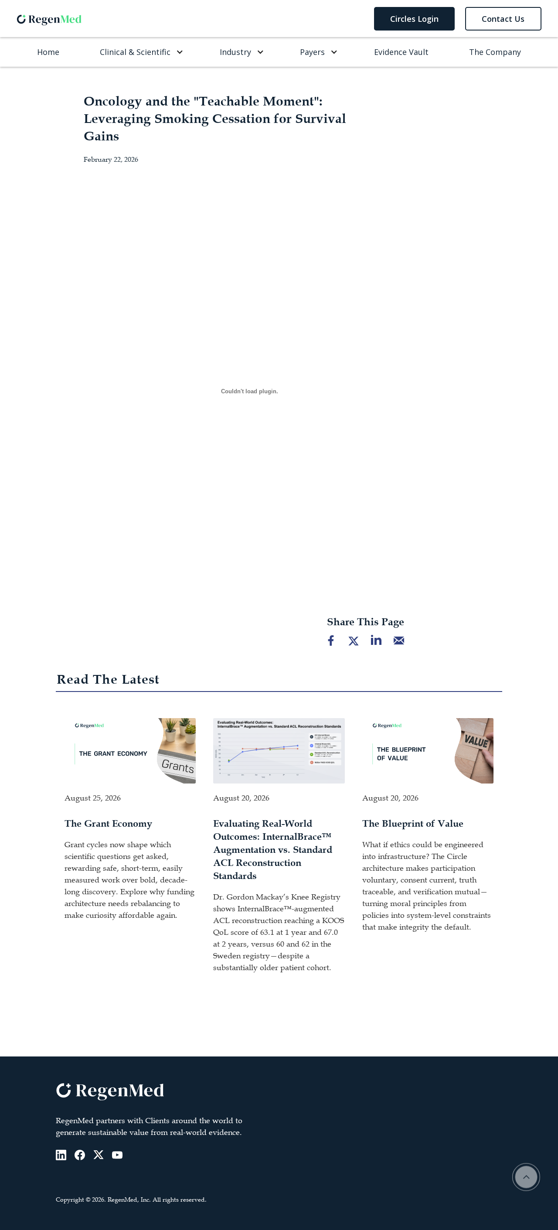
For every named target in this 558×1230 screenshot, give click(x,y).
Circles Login (414, 19)
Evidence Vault (401, 52)
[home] (49, 18)
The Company (495, 52)
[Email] (399, 640)
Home (48, 52)
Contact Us (503, 19)
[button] (139, 52)
